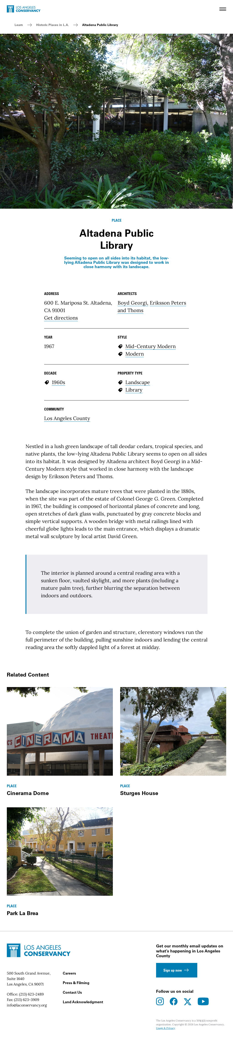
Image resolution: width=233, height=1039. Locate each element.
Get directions (61, 318)
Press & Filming (76, 982)
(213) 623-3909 (26, 999)
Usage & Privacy (165, 1028)
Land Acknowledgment (83, 1002)
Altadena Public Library (100, 25)
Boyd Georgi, (133, 303)
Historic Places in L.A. (52, 25)
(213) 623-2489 (31, 994)
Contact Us (72, 992)
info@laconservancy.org (27, 1005)
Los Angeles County (67, 418)
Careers (69, 973)
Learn (19, 25)
